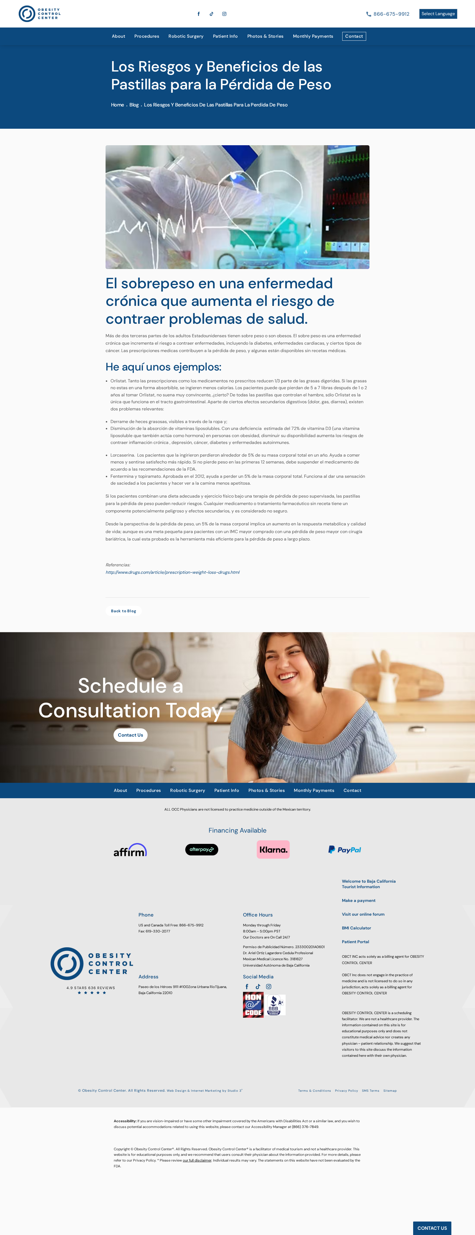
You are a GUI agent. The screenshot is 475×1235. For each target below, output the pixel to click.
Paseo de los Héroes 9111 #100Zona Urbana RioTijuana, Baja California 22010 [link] (183, 989)
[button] (199, 14)
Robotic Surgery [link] (186, 36)
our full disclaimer (197, 1160)
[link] (392, 14)
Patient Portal (355, 942)
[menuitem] (118, 36)
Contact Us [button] (432, 1228)
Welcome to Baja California (369, 884)
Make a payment (358, 901)
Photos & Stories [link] (265, 36)
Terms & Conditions (314, 1091)
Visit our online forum (363, 914)
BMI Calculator (356, 928)
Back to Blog (123, 610)
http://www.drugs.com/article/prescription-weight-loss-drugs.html (172, 572)
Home (117, 104)
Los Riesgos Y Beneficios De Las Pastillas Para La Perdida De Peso (216, 104)
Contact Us (130, 735)
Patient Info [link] (225, 36)
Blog (134, 104)
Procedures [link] (146, 36)
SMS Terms (371, 1091)
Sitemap (390, 1091)
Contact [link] (354, 36)
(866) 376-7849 (305, 1126)
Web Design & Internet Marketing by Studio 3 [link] (205, 1091)
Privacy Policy (346, 1091)
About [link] (118, 36)
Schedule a (130, 698)
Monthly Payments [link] (313, 36)
